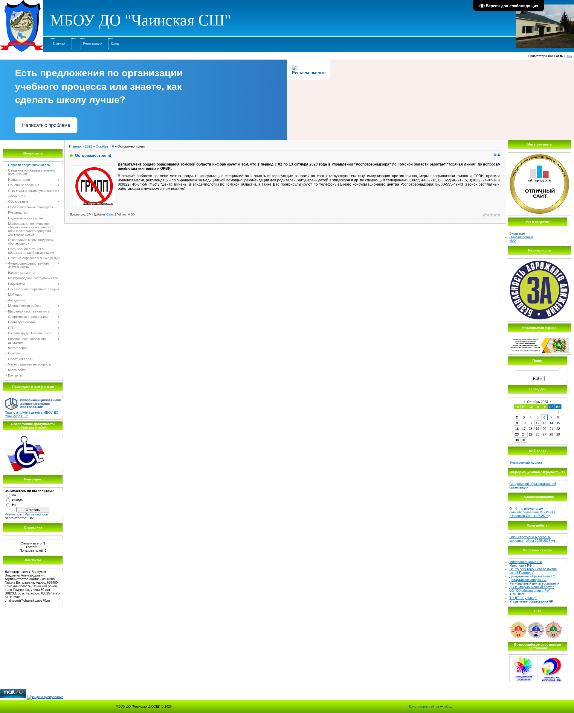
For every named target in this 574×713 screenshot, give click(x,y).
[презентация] (27, 437)
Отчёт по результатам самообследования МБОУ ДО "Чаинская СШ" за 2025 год (532, 512)
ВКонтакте (517, 233)
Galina (110, 214)
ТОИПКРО (517, 594)
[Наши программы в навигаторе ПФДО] (33, 398)
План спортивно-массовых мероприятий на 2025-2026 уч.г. (533, 538)
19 (537, 428)
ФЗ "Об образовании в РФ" (529, 590)
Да (14, 495)
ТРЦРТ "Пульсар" (523, 598)
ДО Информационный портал (531, 587)
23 (517, 434)
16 (517, 428)
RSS (569, 55)
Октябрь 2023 (537, 401)
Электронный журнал (525, 462)
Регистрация (92, 43)
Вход (115, 43)
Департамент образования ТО (532, 576)
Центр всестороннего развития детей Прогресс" (533, 570)
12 (537, 423)
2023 (88, 146)
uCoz (448, 706)
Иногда (17, 500)
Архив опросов (36, 514)
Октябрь (102, 146)
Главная (59, 43)
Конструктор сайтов (424, 706)
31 (524, 440)
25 (530, 434)
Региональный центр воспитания (534, 583)
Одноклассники (521, 237)
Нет (15, 504)
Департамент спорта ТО (527, 580)
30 (517, 440)
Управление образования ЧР (531, 601)
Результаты (13, 514)
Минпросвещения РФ (525, 562)
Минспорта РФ (520, 565)
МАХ (512, 240)
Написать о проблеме (46, 125)
